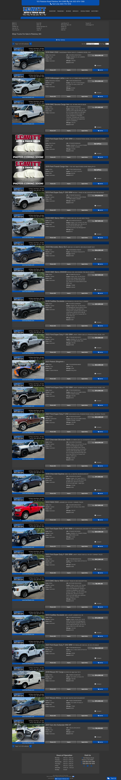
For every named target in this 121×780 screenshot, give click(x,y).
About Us (56, 775)
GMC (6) (39, 25)
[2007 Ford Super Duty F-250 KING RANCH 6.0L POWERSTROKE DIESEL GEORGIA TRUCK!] (28, 421)
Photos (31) (53, 546)
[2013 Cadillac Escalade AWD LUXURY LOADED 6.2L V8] (28, 623)
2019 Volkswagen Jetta (68, 78)
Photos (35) (53, 96)
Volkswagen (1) (90, 25)
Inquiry (68, 70)
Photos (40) (53, 636)
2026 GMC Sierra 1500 (67, 218)
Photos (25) (53, 689)
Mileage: (68, 60)
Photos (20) (53, 378)
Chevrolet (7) (15, 30)
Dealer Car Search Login (51, 776)
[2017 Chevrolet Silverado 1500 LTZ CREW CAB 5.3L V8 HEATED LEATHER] (28, 447)
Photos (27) (53, 70)
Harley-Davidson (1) (42, 26)
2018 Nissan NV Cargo (63, 672)
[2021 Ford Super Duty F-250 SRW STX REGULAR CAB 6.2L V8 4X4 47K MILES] (28, 652)
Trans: (47, 61)
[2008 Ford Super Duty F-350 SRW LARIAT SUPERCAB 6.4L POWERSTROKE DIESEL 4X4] (28, 394)
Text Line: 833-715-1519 (61, 4)
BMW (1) (14, 23)
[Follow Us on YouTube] (88, 766)
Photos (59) (53, 431)
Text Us (101, 70)
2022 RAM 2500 (64, 502)
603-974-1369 (70, 778)
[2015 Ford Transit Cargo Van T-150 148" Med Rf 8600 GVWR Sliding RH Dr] (28, 173)
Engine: (68, 57)
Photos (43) (53, 264)
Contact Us (61, 775)
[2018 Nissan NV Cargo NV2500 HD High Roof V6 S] (28, 678)
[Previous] (13, 43)
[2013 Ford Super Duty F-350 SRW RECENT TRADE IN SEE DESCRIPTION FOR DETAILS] (28, 199)
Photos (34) (53, 325)
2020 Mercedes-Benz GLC (70, 247)
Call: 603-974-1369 (76, 1)
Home (54, 775)
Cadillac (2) (15, 26)
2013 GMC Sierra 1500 (66, 581)
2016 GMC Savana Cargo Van (66, 104)
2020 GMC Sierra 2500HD (70, 272)
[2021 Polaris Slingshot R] (28, 368)
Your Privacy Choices (68, 776)
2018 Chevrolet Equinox (67, 474)
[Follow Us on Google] (91, 766)
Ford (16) (39, 23)
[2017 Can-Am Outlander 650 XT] (28, 731)
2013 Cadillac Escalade (64, 615)
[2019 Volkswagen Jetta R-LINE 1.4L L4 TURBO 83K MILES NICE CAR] (28, 86)
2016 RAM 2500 (68, 52)
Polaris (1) (63, 28)
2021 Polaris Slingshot (55, 362)
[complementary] (117, 776)
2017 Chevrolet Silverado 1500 (71, 440)
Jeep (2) (39, 30)
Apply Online (85, 70)
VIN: (67, 55)
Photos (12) (53, 742)
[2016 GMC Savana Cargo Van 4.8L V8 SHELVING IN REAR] (28, 112)
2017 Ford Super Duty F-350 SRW (76, 529)
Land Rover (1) (65, 23)
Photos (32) (53, 662)
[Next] (30, 43)
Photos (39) (53, 293)
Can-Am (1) (15, 28)
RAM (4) (63, 30)
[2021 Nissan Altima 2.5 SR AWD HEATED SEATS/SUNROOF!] (28, 705)
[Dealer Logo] (34, 11)
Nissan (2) (63, 26)
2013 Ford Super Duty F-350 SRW (75, 192)
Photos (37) (53, 210)
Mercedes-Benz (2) (66, 25)
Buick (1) (14, 25)
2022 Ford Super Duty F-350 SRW (75, 334)
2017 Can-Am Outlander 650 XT (58, 725)
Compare (98, 65)
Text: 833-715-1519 (89, 763)
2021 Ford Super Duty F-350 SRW (74, 555)
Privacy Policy (66, 775)
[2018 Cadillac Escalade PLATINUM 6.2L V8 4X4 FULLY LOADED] (28, 309)
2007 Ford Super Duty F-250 (75, 414)
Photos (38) (53, 237)
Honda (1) (39, 28)
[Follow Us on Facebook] (84, 766)
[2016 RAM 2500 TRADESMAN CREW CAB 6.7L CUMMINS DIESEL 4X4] (28, 59)
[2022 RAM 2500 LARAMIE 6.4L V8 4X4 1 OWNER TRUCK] (28, 509)
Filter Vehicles (61, 40)
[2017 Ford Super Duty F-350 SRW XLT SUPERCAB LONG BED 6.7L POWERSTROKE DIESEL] (28, 536)
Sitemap (62, 776)
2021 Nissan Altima (65, 698)
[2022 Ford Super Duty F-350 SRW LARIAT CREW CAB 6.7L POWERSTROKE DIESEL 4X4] (28, 341)
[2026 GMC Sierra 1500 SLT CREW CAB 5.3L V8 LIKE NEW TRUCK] (28, 226)
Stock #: (68, 62)
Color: (47, 55)
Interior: (48, 57)
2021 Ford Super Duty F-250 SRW (72, 645)
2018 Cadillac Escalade (67, 301)
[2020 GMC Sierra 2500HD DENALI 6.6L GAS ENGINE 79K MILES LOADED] (28, 280)
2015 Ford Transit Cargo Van (71, 166)
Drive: (47, 59)
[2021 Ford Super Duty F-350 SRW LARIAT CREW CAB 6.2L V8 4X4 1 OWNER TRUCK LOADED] (28, 562)
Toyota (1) (88, 23)
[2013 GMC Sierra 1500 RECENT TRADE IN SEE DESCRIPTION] (28, 588)
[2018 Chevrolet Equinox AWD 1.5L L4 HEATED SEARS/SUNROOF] (28, 482)
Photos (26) (53, 715)
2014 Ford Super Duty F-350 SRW (76, 140)
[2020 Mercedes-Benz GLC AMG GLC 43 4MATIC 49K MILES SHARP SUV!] (28, 253)
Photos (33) (53, 493)
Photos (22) (53, 607)
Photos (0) (52, 157)
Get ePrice (97, 144)
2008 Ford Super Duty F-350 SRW (75, 387)
